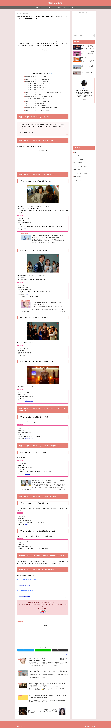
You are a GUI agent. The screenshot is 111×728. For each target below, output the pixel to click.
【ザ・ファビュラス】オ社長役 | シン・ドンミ (37, 94)
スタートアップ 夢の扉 (84, 173)
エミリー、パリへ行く (84, 166)
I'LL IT (84, 156)
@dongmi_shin (29, 438)
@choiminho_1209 (30, 294)
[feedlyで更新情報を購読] (84, 99)
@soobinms (28, 229)
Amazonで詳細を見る (24, 585)
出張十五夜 (84, 180)
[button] (60, 650)
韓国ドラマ (20, 621)
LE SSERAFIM (84, 159)
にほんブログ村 (43, 612)
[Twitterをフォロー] (82, 99)
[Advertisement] (42, 30)
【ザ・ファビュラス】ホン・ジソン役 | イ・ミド (37, 103)
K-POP (84, 152)
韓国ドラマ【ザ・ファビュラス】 (37, 79)
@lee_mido (28, 524)
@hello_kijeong (29, 401)
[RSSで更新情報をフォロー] (85, 99)
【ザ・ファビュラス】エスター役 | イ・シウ (37, 98)
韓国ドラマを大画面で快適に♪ (25, 590)
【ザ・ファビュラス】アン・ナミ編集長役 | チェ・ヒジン (39, 105)
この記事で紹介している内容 (40, 73)
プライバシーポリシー (90, 724)
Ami (84, 88)
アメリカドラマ (84, 163)
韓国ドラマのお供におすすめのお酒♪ (26, 579)
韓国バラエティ (84, 177)
